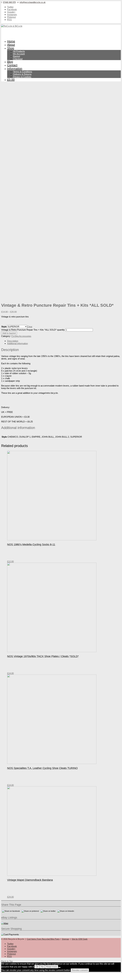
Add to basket (9, 333)
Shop (10, 48)
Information (14, 68)
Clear (29, 326)
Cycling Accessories (21, 336)
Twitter (10, 7)
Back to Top (7, 961)
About (11, 44)
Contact (12, 65)
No (42, 966)
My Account (19, 53)
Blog (10, 61)
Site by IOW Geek (79, 939)
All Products (19, 51)
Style (4, 326)
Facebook (12, 9)
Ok (37, 966)
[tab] (64, 341)
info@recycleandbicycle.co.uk (33, 2)
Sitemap (65, 939)
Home (11, 41)
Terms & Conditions (22, 71)
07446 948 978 (9, 2)
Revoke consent (80, 970)
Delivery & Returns (22, 74)
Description (12, 341)
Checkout (17, 59)
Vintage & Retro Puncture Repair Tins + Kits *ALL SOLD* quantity (33, 329)
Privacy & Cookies (22, 76)
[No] (59, 967)
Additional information (17, 343)
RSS (9, 19)
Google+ (11, 12)
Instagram (12, 14)
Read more (51, 966)
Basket (16, 56)
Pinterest (11, 17)
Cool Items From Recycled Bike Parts (43, 939)
